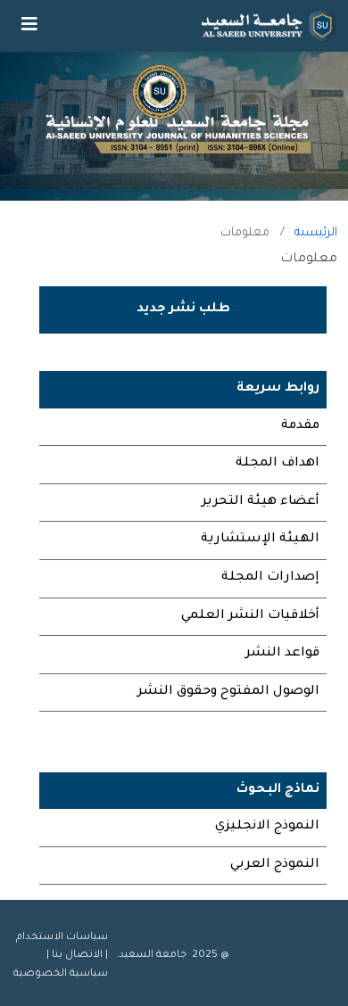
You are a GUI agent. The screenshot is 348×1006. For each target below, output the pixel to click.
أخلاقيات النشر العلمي (250, 616)
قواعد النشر (282, 654)
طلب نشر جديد (183, 309)
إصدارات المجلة (270, 578)
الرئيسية (315, 233)
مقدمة (300, 426)
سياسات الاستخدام (62, 938)
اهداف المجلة (277, 464)
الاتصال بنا (77, 955)
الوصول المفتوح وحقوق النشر (228, 692)
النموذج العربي (274, 865)
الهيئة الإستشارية (260, 539)
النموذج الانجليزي (267, 827)
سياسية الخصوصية (60, 974)
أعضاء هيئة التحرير (260, 502)
